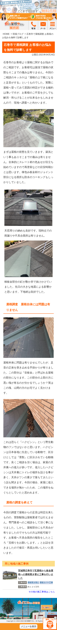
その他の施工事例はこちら (41, 591)
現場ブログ (18, 34)
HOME (6, 34)
